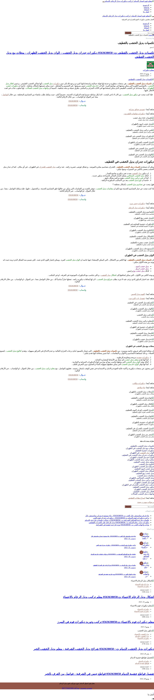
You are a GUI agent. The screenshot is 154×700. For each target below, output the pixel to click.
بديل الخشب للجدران (47, 167)
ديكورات (56, 84)
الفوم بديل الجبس (138, 294)
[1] (144, 538)
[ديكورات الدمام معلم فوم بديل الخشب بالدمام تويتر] (148, 697)
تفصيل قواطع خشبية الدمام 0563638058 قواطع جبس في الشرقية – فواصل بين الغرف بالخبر (99, 673)
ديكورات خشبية (142, 357)
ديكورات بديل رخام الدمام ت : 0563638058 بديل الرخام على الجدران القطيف (119, 522)
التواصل (5, 95)
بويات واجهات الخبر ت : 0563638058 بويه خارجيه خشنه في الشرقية (122, 525)
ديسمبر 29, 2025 (130, 577)
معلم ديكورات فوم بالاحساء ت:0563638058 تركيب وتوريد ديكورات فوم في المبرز (105, 621)
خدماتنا (146, 7)
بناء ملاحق (141, 388)
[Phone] (153, 697)
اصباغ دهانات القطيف (136, 498)
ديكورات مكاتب (138, 383)
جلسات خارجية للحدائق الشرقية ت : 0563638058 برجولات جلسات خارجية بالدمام (117, 520)
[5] (144, 576)
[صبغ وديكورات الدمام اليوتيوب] (146, 697)
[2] (144, 547)
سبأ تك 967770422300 (70, 688)
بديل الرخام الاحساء (142, 584)
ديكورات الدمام (143, 661)
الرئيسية (146, 5)
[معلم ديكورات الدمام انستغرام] (149, 697)
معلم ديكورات (148, 70)
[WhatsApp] (151, 697)
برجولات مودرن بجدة (146, 502)
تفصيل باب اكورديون (137, 298)
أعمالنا (146, 10)
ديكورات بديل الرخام (137, 208)
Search (128, 33)
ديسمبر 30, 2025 (130, 556)
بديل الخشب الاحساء (142, 634)
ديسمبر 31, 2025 (130, 538)
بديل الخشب (136, 173)
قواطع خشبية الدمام (142, 663)
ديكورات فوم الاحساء (141, 611)
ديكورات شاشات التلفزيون (134, 114)
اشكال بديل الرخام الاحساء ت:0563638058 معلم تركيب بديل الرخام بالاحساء (108, 597)
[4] (144, 567)
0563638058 (73, 101)
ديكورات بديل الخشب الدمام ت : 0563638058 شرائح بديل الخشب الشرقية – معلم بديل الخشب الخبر (94, 648)
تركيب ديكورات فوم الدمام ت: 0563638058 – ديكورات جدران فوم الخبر (121, 518)
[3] (144, 558)
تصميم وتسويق (86, 688)
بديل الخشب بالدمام (142, 636)
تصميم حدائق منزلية (137, 109)
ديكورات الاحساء (143, 586)
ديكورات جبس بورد (137, 204)
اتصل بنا (146, 12)
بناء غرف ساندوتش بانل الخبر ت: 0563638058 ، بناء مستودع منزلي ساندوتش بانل (117, 516)
